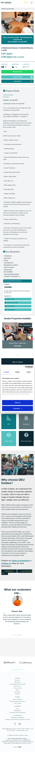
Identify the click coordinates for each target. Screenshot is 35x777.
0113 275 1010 (12, 744)
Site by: (15, 762)
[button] (32, 22)
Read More (9, 585)
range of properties (21, 574)
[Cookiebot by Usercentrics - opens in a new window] (25, 367)
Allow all (17, 402)
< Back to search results (7, 8)
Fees (17, 722)
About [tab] (29, 372)
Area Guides (17, 717)
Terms (17, 704)
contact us (6, 577)
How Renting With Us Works (18, 698)
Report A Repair (17, 713)
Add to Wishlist (17, 81)
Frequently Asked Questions (17, 715)
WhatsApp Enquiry (17, 71)
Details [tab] (17, 372)
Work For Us (17, 700)
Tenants (17, 711)
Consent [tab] (6, 372)
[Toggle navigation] (32, 2)
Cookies (17, 708)
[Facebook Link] (15, 738)
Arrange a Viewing (17, 76)
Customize (16, 408)
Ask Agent (27, 66)
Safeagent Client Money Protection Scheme (17, 733)
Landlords (17, 720)
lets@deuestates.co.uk (23, 744)
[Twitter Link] (19, 738)
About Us (17, 694)
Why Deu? (17, 696)
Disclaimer (17, 706)
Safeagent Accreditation (17, 731)
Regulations (17, 724)
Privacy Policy (17, 702)
